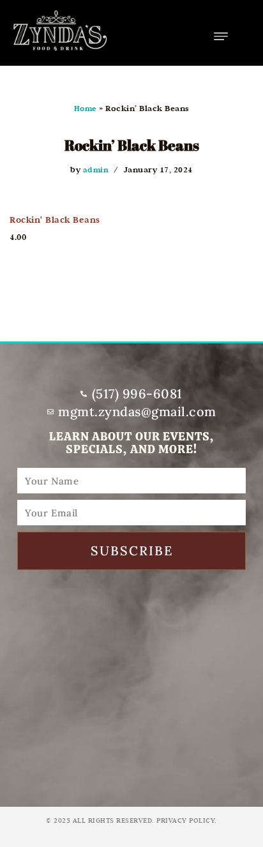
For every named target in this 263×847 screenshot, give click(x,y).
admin (96, 169)
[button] (221, 36)
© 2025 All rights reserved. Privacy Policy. (131, 820)
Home (85, 108)
